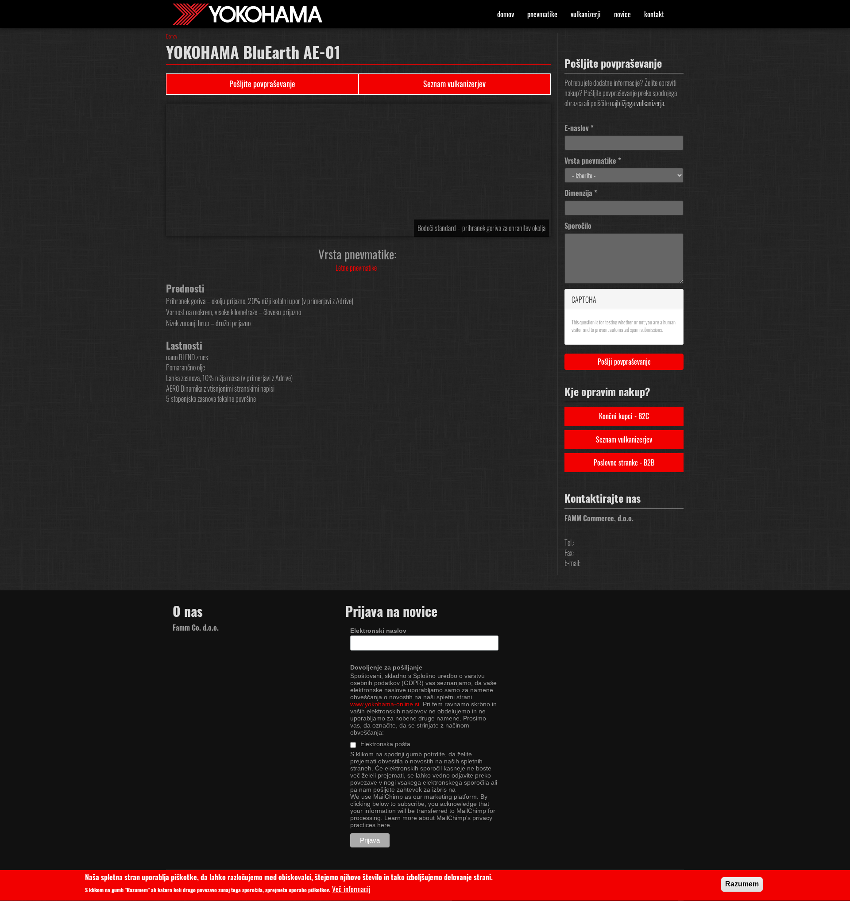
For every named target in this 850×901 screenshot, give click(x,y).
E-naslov (579, 128)
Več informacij (351, 890)
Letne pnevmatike (356, 267)
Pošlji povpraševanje (624, 361)
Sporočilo (577, 226)
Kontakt (654, 14)
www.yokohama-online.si (384, 704)
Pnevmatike (542, 14)
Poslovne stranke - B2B (624, 462)
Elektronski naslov (378, 630)
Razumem (742, 884)
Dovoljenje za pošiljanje (386, 667)
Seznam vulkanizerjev (454, 83)
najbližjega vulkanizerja (637, 103)
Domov (505, 14)
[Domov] (251, 14)
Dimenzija (580, 193)
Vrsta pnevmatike (592, 161)
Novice (622, 14)
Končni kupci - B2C (624, 416)
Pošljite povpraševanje (262, 83)
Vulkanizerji (586, 14)
